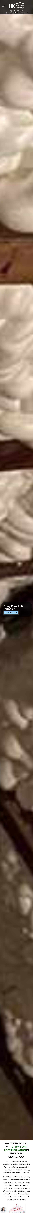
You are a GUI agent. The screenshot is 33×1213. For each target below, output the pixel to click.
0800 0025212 (18, 11)
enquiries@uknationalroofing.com (18, 13)
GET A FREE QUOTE (11, 613)
